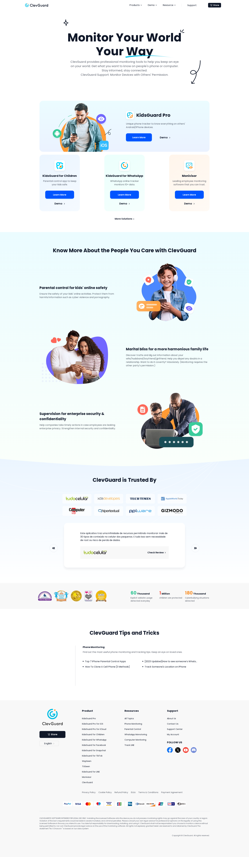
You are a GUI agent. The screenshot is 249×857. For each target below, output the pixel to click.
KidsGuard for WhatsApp (94, 739)
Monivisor (86, 777)
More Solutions (124, 218)
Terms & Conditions (148, 792)
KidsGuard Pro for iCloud (94, 729)
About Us (171, 718)
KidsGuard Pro (89, 718)
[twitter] (178, 750)
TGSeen (86, 766)
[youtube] (186, 750)
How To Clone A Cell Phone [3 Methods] (107, 666)
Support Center (175, 729)
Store (216, 5)
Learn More (139, 137)
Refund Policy (121, 792)
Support (192, 5)
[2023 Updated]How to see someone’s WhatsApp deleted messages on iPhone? (190, 661)
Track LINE (129, 745)
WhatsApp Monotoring (135, 734)
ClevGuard (87, 782)
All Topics (129, 718)
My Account (173, 734)
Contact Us (172, 723)
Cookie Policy (105, 792)
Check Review (155, 552)
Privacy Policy (89, 792)
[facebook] (170, 750)
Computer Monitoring (135, 739)
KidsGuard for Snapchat (94, 750)
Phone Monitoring (133, 723)
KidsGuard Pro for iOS (92, 723)
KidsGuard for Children (93, 734)
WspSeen (86, 761)
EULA (133, 792)
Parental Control (132, 729)
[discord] (194, 750)
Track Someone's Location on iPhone (165, 666)
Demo (164, 137)
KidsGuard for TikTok (92, 755)
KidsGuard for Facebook (94, 745)
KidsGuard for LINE (91, 771)
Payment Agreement (172, 792)
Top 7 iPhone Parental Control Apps (105, 661)
